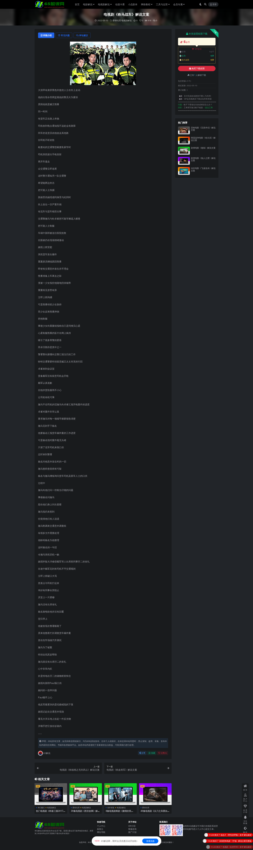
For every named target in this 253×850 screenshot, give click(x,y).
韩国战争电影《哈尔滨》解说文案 (203, 139)
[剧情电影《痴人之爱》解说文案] (184, 161)
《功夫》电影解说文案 (242, 847)
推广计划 (132, 832)
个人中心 (101, 826)
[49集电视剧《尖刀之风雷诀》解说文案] (155, 794)
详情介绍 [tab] (47, 35)
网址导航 (101, 832)
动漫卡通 (120, 4)
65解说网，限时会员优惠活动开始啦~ (116, 840)
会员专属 (178, 4)
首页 (77, 4)
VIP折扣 (198, 49)
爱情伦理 (117, 20)
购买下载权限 (198, 68)
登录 (214, 4)
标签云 (100, 829)
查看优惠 (150, 841)
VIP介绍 (131, 826)
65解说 (46, 753)
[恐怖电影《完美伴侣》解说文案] (184, 130)
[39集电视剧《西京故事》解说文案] (85, 794)
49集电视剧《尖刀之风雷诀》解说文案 (155, 812)
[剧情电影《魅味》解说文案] (184, 150)
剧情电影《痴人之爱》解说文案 (203, 159)
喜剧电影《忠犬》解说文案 (240, 835)
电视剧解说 (104, 4)
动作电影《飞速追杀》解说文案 (203, 169)
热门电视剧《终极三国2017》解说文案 (50, 812)
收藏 (153, 753)
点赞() (164, 753)
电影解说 (87, 4)
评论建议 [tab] (83, 35)
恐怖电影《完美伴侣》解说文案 (203, 128)
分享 (143, 753)
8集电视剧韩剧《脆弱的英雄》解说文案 (118, 812)
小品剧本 (132, 4)
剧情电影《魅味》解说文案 (203, 147)
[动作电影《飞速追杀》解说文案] (184, 171)
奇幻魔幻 (41, 807)
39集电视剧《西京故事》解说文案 (85, 812)
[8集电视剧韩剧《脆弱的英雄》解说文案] (120, 794)
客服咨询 (132, 829)
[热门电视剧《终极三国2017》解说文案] (51, 794)
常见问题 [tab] (65, 35)
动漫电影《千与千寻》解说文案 (238, 841)
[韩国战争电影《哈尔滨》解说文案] (184, 140)
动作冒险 (110, 807)
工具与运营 (162, 4)
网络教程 (145, 4)
